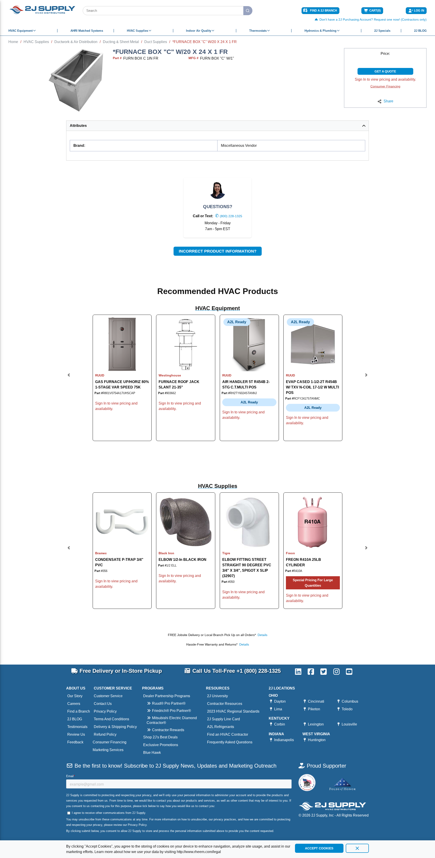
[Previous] (69, 378)
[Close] (357, 848)
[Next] (366, 378)
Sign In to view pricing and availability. (385, 79)
